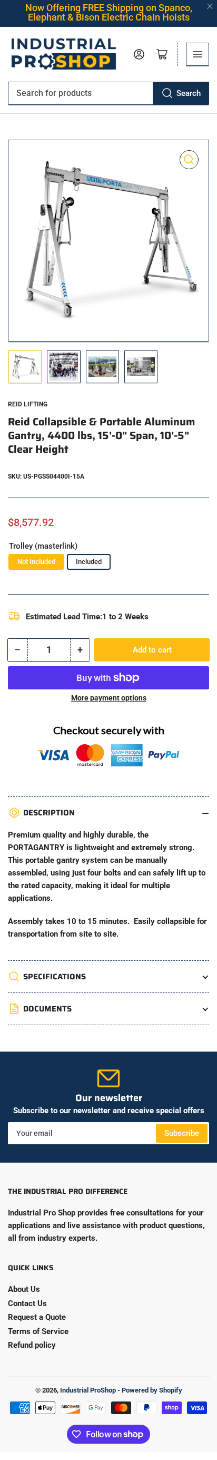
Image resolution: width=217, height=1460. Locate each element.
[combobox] (108, 93)
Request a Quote (37, 1317)
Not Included (36, 562)
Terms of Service (38, 1331)
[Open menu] (197, 54)
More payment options (108, 698)
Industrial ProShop (88, 1390)
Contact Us (27, 1303)
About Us (24, 1289)
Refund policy (32, 1345)
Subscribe (181, 1133)
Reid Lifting (27, 404)
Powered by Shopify (152, 1390)
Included (89, 562)
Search (188, 93)
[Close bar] (210, 6)
